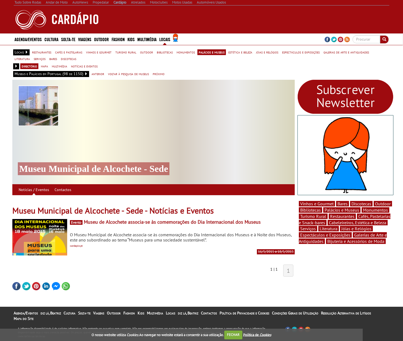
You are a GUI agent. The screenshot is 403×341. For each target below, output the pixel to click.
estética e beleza (240, 52)
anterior (98, 73)
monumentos (186, 52)
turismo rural (125, 52)
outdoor (146, 52)
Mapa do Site (23, 318)
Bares (342, 203)
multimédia (59, 66)
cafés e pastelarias (68, 52)
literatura (22, 58)
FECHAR (233, 334)
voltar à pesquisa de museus (128, 73)
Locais (170, 313)
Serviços (308, 228)
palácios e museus (212, 52)
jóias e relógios (267, 52)
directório (29, 66)
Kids (131, 39)
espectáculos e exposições (301, 52)
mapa (44, 66)
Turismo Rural (313, 216)
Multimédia (155, 313)
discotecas (68, 58)
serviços (40, 58)
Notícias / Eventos (34, 189)
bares (53, 58)
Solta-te (84, 313)
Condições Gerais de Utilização (295, 313)
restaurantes (41, 52)
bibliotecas (165, 52)
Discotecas (361, 203)
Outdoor (101, 39)
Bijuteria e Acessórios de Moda (355, 241)
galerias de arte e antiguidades (346, 52)
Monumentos (375, 210)
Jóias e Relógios (356, 228)
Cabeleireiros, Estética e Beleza (357, 222)
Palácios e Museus (342, 210)
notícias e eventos (84, 66)
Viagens (98, 313)
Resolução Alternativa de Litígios (346, 313)
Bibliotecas (310, 210)
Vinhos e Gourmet (317, 203)
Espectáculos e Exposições (325, 235)
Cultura (69, 313)
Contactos (63, 189)
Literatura (328, 228)
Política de (257, 334)
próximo (158, 73)
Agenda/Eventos (28, 39)
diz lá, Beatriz (51, 313)
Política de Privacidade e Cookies (244, 313)
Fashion (118, 39)
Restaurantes (342, 216)
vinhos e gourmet (99, 52)
